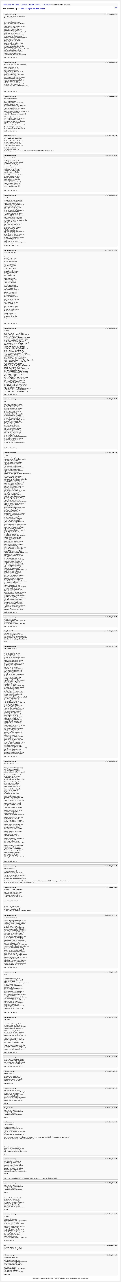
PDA (116, 7)
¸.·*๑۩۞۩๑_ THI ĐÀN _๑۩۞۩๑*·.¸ (31, 4)
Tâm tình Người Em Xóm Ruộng (33, 9)
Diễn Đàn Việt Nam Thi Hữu (11, 4)
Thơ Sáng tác (47, 4)
